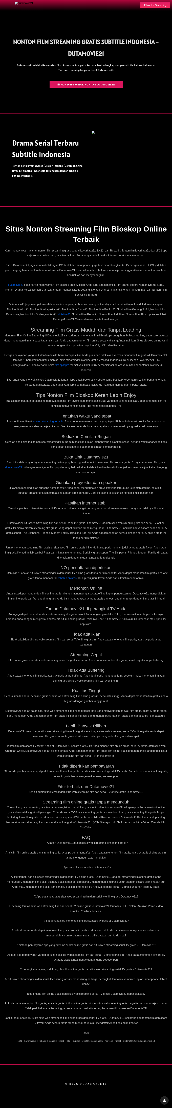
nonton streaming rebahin (48, 421)
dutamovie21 (16, 284)
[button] (155, 5)
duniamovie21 (13, 467)
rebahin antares (67, 578)
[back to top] (164, 1100)
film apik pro (62, 365)
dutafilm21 (64, 314)
